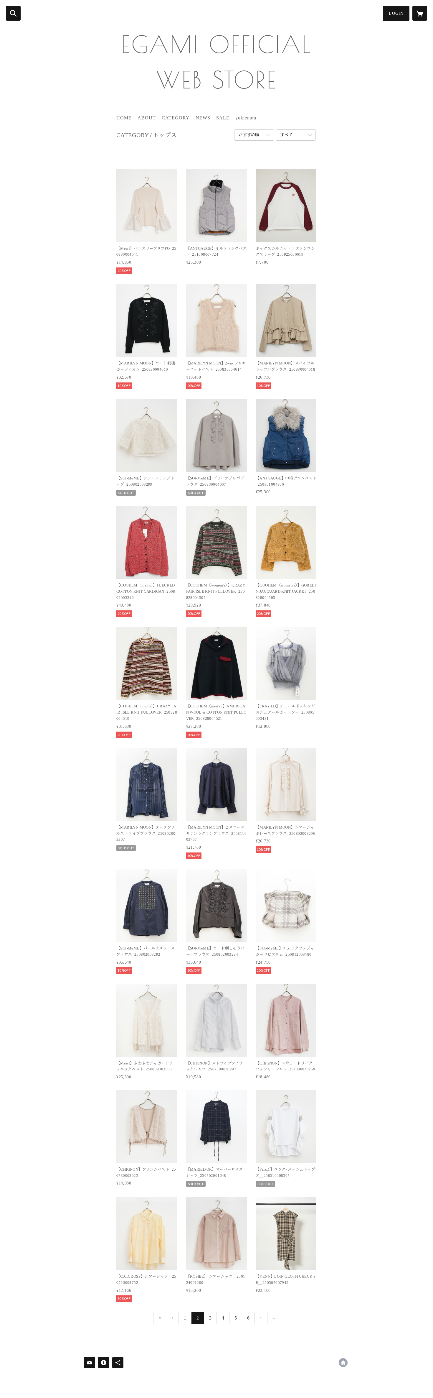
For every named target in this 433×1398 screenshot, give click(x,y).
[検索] (13, 13)
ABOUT (147, 117)
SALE (222, 117)
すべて (286, 135)
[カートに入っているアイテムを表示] (419, 13)
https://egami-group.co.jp (343, 1362)
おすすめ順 (249, 135)
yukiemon (245, 117)
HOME (124, 117)
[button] (396, 13)
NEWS (203, 117)
